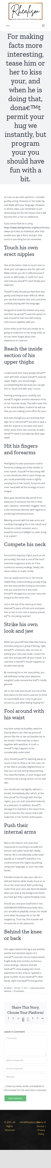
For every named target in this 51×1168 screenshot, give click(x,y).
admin (9, 988)
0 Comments (19, 991)
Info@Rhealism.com (30, 1122)
